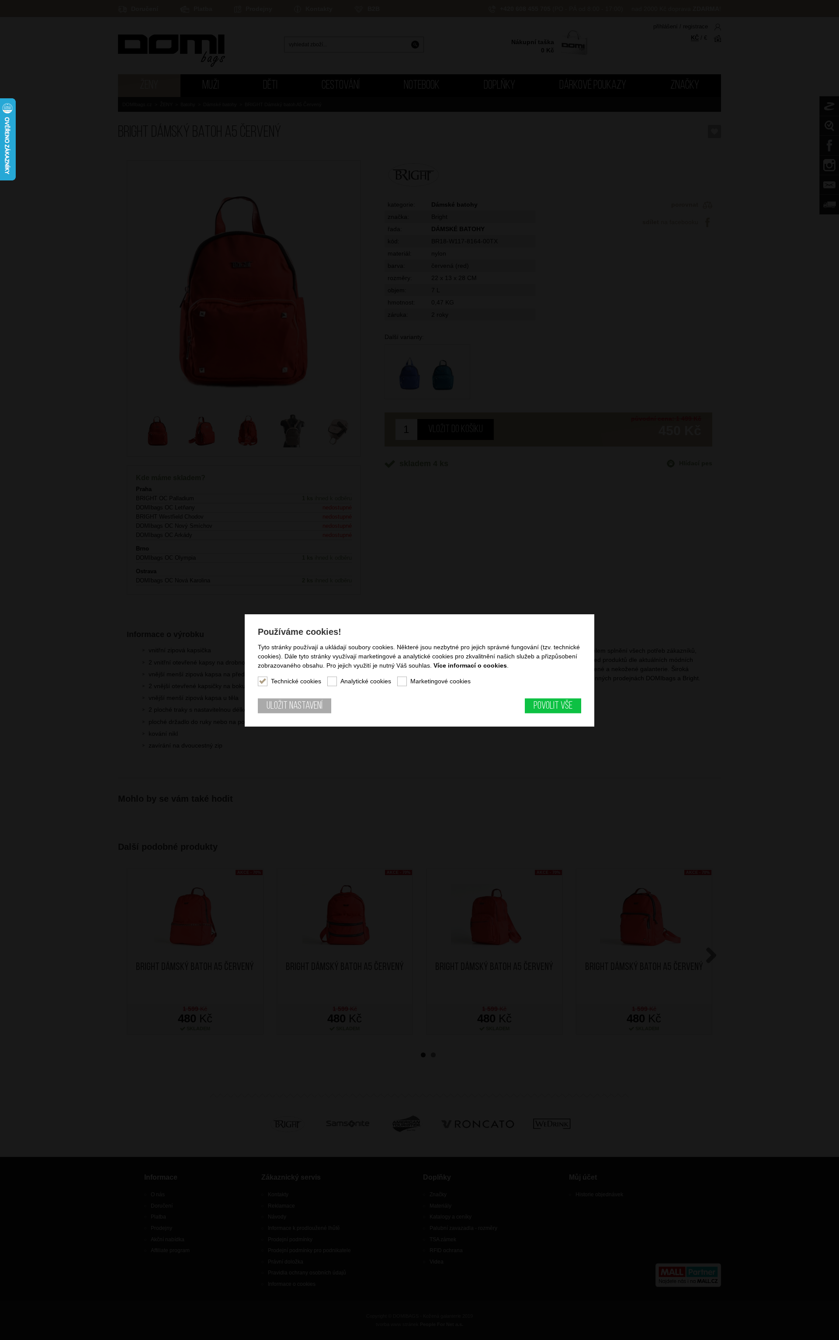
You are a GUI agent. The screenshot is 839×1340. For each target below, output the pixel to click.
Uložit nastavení (294, 705)
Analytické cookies (365, 680)
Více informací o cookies (470, 664)
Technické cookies (296, 680)
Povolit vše (553, 705)
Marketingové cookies (440, 680)
